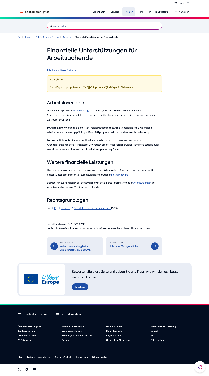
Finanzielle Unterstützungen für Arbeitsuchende (96, 37)
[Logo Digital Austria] (71, 314)
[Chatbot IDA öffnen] (200, 367)
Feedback (80, 286)
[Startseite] (19, 37)
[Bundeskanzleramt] (33, 314)
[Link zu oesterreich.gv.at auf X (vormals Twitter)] (19, 370)
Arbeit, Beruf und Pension (47, 37)
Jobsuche (67, 37)
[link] (75, 246)
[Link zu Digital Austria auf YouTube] (34, 370)
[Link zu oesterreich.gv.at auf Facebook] (27, 370)
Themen (28, 37)
